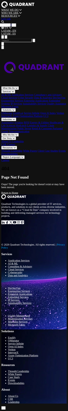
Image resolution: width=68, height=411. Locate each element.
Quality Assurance (56, 103)
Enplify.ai (18, 113)
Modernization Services (20, 318)
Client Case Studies (48, 150)
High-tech (21, 125)
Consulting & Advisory (20, 266)
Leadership (18, 141)
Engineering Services (12, 100)
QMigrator (6, 113)
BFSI (26, 122)
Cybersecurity (15, 272)
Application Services (22, 94)
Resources (8, 147)
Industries (8, 119)
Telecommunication (19, 131)
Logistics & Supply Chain (40, 125)
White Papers (30, 150)
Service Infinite (32, 113)
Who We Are (9, 135)
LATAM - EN (8, 30)
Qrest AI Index (48, 113)
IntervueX (6, 116)
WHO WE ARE (10, 12)
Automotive (7, 122)
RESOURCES (9, 15)
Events (62, 150)
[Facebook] (7, 223)
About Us (6, 141)
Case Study (14, 377)
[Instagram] (18, 223)
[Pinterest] (22, 223)
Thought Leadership (11, 150)
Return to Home (9, 192)
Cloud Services (9, 97)
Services (7, 91)
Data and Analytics (18, 275)
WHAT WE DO (10, 9)
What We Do (9, 88)
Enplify (12, 337)
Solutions (7, 110)
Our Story (8, 138)
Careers (5, 160)
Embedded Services (18, 297)
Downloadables (9, 153)
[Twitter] (11, 223)
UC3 (45, 116)
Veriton (60, 113)
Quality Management (19, 315)
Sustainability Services (34, 103)
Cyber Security (26, 97)
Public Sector (24, 128)
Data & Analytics (43, 97)
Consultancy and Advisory (48, 94)
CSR (4, 144)
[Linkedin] (3, 223)
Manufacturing (9, 128)
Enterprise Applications (36, 100)
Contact (11, 144)
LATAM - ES (8, 33)
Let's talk (6, 18)
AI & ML (6, 94)
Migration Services (18, 321)
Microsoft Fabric (10, 106)
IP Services (16, 103)
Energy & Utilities (39, 122)
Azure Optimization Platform (27, 116)
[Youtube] (15, 223)
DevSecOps (59, 97)
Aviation (18, 122)
